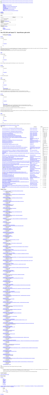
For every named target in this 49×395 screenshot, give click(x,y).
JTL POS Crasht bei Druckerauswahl (7, 133)
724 (3, 82)
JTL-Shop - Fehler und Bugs (33, 176)
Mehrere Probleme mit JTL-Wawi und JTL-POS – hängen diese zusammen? (12, 136)
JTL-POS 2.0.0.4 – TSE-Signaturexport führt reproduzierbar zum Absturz (13, 190)
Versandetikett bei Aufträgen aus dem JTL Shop (9, 183)
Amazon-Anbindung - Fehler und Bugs (8, 322)
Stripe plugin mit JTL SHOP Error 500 (8, 175)
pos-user (10, 34)
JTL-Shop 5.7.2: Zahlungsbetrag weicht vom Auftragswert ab (10, 180)
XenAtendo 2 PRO (3, 386)
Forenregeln (4, 379)
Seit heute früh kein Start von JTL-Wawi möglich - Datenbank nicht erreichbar (12, 158)
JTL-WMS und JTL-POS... (6, 138)
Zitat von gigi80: (5, 104)
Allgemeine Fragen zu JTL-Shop (7, 350)
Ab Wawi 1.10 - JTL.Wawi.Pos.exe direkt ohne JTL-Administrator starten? (13, 225)
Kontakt (8, 374)
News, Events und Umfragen (33, 185)
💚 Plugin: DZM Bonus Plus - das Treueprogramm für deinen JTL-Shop (12, 167)
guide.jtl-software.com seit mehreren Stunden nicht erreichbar (10, 163)
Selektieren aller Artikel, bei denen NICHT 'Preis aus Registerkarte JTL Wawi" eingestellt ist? (15, 246)
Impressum (4, 382)
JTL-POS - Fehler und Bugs (33, 129)
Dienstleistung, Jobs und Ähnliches (34, 151)
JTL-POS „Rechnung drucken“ (8, 232)
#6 (3, 122)
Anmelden (2, 377)
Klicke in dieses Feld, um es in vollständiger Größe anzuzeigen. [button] (11, 89)
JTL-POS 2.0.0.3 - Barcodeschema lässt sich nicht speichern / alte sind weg (12, 132)
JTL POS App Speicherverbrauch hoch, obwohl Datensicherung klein (11, 135)
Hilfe (3, 374)
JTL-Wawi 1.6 (32, 144)
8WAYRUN (12, 386)
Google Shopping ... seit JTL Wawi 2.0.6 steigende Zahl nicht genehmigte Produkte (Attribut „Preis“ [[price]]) (18, 260)
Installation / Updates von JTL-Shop (34, 165)
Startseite (2, 374)
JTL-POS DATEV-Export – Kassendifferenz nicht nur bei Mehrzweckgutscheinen (13, 129)
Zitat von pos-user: (5, 88)
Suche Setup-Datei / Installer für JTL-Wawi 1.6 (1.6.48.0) (10, 144)
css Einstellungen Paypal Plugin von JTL (8, 176)
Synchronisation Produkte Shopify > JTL (8, 174)
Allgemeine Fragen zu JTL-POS (34, 131)
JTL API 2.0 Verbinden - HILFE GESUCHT (8, 157)
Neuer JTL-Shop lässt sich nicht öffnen (7, 165)
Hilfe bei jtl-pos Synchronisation (8, 229)
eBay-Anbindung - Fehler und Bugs (7, 287)
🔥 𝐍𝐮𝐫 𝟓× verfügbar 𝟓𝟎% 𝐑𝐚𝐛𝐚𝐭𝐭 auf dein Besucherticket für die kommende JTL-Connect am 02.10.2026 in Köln (18, 323)
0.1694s (7, 390)
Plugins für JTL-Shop (33, 164)
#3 (3, 74)
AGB (3, 381)
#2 (3, 61)
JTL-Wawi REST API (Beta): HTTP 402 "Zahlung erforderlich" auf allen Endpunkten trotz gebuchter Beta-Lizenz (18, 361)
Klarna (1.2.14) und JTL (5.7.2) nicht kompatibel (9, 170)
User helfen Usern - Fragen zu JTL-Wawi (35, 153)
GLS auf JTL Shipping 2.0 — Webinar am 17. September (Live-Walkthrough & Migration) (16, 253)
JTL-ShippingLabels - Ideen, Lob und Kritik (8, 291)
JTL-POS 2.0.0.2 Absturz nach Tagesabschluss (8, 134)
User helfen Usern (32, 169)
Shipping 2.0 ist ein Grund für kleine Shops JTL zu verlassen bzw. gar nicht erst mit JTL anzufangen (15, 162)
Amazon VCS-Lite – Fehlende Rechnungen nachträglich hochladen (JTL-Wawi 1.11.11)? (15, 319)
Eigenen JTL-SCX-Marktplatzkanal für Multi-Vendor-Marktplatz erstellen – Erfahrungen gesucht (16, 337)
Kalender (6, 374)
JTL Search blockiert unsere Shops (7, 184)
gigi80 (1, 52)
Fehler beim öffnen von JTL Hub (8, 281)
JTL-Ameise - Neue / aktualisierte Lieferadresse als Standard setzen (11, 168)
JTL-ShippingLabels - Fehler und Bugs (8, 284)
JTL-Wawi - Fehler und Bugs (33, 163)
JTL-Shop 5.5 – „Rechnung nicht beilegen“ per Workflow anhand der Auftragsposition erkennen (15, 156)
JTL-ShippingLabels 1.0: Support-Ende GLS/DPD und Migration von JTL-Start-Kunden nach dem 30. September (19, 358)
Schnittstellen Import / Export (34, 187)
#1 (3, 45)
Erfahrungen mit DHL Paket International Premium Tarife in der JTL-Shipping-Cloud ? (14, 148)
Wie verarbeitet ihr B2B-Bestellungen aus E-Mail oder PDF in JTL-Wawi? (12, 159)
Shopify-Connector (32, 166)
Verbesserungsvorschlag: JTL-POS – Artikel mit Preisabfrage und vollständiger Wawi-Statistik (14, 137)
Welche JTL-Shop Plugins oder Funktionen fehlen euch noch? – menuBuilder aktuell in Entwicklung (15, 164)
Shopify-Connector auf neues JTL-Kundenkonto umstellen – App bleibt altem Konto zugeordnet (15, 166)
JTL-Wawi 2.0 (32, 136)
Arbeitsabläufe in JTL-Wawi (33, 159)
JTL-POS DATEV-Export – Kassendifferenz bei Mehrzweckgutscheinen (12, 131)
